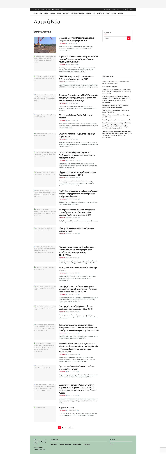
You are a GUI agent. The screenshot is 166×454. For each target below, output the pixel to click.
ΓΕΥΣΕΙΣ (114, 13)
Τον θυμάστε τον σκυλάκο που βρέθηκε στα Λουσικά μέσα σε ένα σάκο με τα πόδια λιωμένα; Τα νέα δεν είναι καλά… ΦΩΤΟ (77, 212)
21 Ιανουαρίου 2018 (72, 294)
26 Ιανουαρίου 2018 (72, 257)
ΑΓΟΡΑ (59, 13)
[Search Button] (128, 38)
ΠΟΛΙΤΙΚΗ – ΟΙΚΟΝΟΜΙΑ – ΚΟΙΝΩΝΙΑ (81, 13)
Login (130, 9)
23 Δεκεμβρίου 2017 (72, 333)
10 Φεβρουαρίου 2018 (72, 177)
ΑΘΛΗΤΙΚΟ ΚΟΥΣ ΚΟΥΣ (103, 13)
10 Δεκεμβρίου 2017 (72, 354)
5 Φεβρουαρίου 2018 (72, 233)
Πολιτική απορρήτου (46, 9)
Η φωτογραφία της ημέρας (109, 86)
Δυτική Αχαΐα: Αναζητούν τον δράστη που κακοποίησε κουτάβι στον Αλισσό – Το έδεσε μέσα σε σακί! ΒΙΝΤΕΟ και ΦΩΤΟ (78, 289)
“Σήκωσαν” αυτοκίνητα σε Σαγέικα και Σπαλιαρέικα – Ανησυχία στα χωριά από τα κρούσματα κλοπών (77, 155)
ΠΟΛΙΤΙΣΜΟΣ (66, 13)
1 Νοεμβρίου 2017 (71, 410)
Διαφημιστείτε (55, 9)
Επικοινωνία (63, 9)
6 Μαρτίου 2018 (71, 103)
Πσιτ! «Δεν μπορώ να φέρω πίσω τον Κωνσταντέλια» (117, 120)
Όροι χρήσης (37, 9)
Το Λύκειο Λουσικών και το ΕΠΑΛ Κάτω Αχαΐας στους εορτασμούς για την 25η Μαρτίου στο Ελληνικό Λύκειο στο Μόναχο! (78, 98)
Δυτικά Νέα (47, 21)
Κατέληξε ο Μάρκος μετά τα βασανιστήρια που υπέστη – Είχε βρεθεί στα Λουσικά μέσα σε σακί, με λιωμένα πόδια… (78, 193)
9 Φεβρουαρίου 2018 (72, 199)
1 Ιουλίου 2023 (70, 43)
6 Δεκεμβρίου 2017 (72, 371)
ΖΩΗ (94, 13)
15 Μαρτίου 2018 (71, 81)
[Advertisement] (83, 4)
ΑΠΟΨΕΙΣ (120, 13)
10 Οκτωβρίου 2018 (72, 64)
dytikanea (62, 43)
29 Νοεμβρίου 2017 (72, 395)
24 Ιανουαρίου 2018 (72, 273)
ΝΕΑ (41, 13)
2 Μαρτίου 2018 (71, 120)
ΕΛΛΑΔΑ (52, 13)
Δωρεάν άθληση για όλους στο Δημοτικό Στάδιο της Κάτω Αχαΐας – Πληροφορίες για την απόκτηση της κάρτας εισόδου (116, 91)
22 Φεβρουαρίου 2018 (72, 160)
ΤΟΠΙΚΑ (46, 13)
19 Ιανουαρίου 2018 (72, 311)
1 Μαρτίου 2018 (71, 139)
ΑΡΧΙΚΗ (36, 13)
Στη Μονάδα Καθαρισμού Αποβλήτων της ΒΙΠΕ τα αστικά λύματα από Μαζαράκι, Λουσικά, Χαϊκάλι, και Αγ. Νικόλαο (78, 59)
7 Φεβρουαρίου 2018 (72, 217)
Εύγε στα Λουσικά (66, 407)
